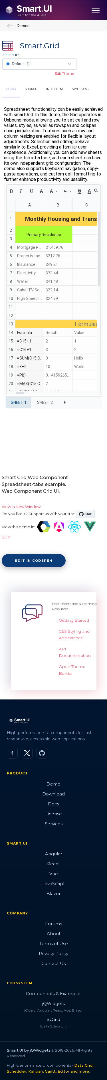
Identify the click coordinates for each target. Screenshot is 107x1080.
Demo (53, 784)
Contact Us (53, 963)
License (53, 813)
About (53, 933)
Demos (23, 25)
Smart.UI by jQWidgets (29, 1050)
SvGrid (53, 1019)
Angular (53, 854)
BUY (6, 537)
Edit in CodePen (34, 561)
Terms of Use (53, 943)
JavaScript (54, 883)
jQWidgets (53, 1003)
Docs (53, 804)
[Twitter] (27, 753)
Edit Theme (64, 73)
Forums (53, 923)
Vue (53, 873)
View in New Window (21, 506)
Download (53, 794)
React (53, 863)
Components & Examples (53, 993)
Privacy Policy (53, 953)
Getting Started (74, 620)
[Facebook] (12, 753)
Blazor (53, 893)
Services (53, 823)
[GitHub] (42, 753)
